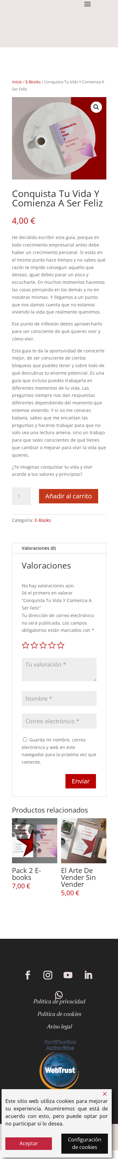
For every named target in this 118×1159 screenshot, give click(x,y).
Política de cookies (59, 1014)
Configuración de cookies (84, 1143)
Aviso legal (59, 1026)
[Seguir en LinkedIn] (88, 975)
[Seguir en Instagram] (48, 975)
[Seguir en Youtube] (68, 975)
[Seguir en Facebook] (28, 975)
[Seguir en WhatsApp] (59, 995)
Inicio (17, 82)
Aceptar (29, 1143)
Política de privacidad (59, 1001)
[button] (96, 107)
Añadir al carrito (68, 496)
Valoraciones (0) (39, 548)
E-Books (33, 82)
